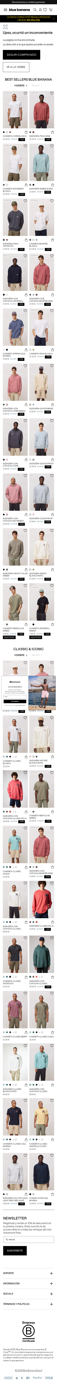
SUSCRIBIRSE (15, 701)
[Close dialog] (54, 677)
